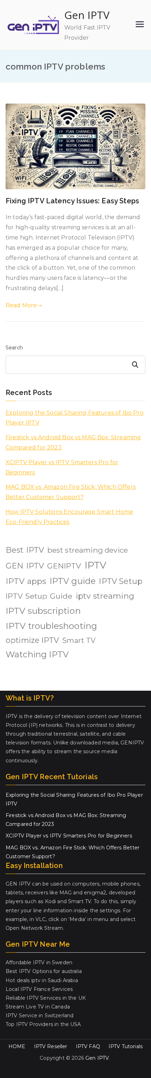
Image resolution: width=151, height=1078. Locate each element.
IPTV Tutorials (126, 1046)
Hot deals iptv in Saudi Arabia (42, 980)
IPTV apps (26, 581)
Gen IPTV (87, 15)
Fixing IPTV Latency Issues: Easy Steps (72, 201)
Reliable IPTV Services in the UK (46, 998)
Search (14, 347)
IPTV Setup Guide (39, 595)
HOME (17, 1046)
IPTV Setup (121, 581)
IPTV (96, 565)
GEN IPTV (25, 566)
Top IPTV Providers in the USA (43, 1024)
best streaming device (87, 550)
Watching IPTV (37, 654)
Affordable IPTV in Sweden (39, 962)
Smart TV (79, 640)
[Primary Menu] (139, 25)
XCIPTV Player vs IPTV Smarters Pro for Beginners (62, 467)
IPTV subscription (43, 611)
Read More (21, 305)
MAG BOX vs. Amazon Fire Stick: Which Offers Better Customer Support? (71, 492)
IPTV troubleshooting (51, 626)
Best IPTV (25, 550)
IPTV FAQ (88, 1046)
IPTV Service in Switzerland (39, 1015)
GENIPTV (64, 565)
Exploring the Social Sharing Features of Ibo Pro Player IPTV (75, 417)
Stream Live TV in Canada (38, 1007)
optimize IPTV (32, 640)
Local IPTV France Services (39, 989)
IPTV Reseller (50, 1046)
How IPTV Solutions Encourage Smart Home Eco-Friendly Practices (69, 516)
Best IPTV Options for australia (44, 971)
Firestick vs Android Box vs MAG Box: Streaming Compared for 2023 (73, 442)
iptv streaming (105, 596)
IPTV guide (73, 581)
